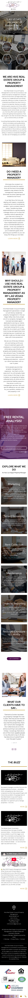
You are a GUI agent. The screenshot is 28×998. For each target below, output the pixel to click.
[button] (2, 996)
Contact (22, 939)
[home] (14, 4)
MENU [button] (14, 9)
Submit (21, 452)
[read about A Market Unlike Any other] (14, 818)
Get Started (14, 658)
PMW (14, 937)
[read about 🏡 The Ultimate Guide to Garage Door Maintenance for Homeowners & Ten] (14, 777)
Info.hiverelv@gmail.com (14, 924)
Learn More (13, 238)
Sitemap (6, 939)
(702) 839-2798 (14, 922)
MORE (22, 807)
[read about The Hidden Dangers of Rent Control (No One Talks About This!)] (14, 859)
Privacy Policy (15, 939)
